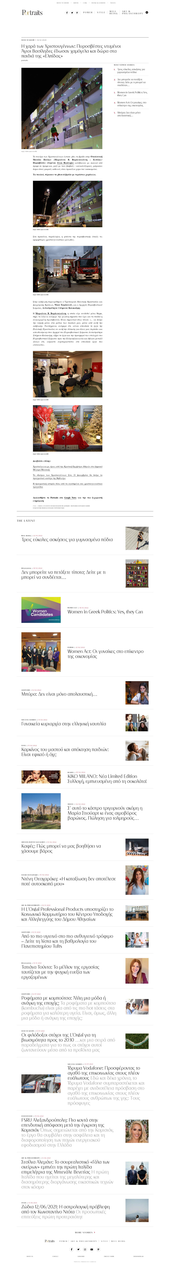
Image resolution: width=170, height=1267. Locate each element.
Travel (113, 3)
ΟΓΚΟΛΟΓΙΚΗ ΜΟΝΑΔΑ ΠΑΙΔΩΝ (43, 508)
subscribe (81, 1256)
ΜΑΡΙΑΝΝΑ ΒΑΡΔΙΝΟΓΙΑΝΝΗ (80, 506)
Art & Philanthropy (132, 12)
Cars (85, 3)
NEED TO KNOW (63, 3)
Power (88, 12)
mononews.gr (139, 1256)
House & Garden (98, 3)
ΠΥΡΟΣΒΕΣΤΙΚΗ (59, 508)
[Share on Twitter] (72, 14)
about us (29, 1256)
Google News (70, 497)
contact (55, 1256)
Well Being (114, 12)
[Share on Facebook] (67, 14)
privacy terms (109, 1256)
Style (101, 12)
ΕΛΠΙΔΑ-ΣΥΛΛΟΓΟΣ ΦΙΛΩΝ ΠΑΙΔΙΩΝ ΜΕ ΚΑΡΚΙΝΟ (54, 506)
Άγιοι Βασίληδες (65, 162)
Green (76, 3)
